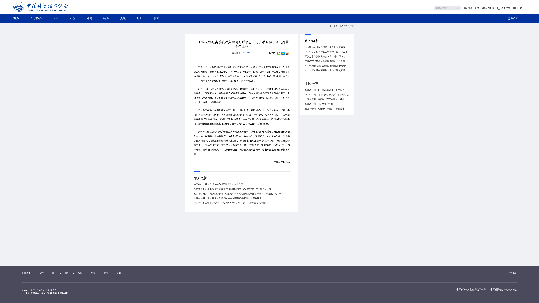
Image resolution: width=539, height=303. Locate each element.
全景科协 (36, 18)
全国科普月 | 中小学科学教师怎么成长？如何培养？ (327, 90)
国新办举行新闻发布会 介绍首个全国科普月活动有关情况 (327, 56)
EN (524, 18)
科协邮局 (505, 8)
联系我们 (512, 273)
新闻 (156, 18)
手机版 (514, 18)
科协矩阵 (489, 8)
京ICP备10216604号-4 (32, 293)
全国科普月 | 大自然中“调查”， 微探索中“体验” (327, 108)
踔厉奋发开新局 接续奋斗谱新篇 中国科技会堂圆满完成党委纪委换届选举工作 (232, 189)
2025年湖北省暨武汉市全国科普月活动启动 (326, 66)
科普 (89, 18)
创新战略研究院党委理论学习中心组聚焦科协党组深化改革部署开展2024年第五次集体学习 (239, 193)
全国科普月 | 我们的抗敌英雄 (319, 104)
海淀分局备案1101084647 (55, 293)
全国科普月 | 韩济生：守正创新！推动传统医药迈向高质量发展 (327, 99)
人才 (55, 18)
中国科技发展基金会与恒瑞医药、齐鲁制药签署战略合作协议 (327, 61)
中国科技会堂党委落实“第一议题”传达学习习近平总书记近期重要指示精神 (231, 203)
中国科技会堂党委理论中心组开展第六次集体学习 (218, 184)
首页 (16, 18)
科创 (72, 18)
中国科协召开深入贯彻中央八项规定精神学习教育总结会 (327, 47)
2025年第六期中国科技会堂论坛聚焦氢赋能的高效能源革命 (327, 70)
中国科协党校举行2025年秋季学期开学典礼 (326, 52)
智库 (106, 18)
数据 (140, 18)
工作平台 (521, 8)
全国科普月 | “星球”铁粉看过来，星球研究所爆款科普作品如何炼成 (327, 95)
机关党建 (344, 26)
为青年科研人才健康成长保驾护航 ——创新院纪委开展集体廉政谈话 (228, 198)
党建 (123, 18)
